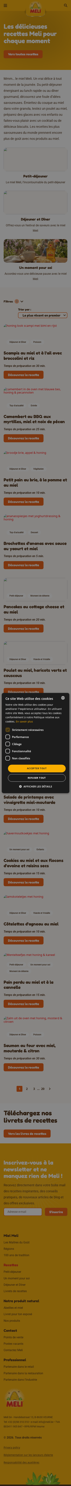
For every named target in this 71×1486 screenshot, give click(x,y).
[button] (35, 786)
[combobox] (63, 698)
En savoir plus (24, 721)
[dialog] (35, 743)
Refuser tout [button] (37, 777)
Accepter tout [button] (37, 768)
